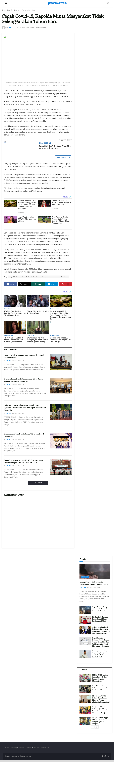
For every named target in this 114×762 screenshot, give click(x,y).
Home (4, 10)
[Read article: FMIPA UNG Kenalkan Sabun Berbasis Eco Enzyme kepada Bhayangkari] (85, 678)
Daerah (9, 10)
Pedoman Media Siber (41, 748)
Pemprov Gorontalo (28, 10)
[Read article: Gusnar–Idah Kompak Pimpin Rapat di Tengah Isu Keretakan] (61, 362)
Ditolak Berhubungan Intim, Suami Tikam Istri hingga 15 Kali (100, 619)
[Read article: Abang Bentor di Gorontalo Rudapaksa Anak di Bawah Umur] (94, 571)
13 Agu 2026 (16, 439)
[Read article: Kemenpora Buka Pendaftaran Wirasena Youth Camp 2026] (61, 440)
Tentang (14, 748)
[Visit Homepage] (57, 3)
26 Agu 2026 (16, 360)
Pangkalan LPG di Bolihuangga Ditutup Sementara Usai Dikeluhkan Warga (99, 710)
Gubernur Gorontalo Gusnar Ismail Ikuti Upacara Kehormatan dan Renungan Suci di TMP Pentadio (25, 407)
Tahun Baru (64, 277)
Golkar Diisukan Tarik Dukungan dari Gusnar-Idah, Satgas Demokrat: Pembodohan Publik (101, 630)
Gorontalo (17, 10)
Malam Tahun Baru (33, 277)
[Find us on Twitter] (108, 756)
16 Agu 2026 (16, 413)
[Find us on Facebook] (102, 756)
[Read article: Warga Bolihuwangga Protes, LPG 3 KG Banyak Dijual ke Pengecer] (85, 721)
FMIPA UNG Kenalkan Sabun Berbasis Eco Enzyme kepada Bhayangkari (100, 678)
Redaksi (29, 748)
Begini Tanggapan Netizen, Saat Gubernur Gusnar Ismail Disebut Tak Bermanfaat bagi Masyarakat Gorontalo (100, 642)
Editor (10, 27)
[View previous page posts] (93, 727)
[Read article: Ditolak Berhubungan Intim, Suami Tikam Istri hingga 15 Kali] (85, 620)
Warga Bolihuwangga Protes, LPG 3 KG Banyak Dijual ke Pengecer (100, 721)
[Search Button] (108, 3)
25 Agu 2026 (16, 384)
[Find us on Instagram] (105, 756)
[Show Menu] (6, 3)
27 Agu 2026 (92, 587)
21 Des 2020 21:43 (23, 27)
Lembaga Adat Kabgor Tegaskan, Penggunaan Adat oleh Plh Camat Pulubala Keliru (100, 654)
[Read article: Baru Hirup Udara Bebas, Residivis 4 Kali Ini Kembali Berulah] (85, 689)
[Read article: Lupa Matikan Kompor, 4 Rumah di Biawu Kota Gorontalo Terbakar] (85, 610)
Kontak (21, 748)
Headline (84, 577)
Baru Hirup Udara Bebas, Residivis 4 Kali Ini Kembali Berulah (100, 688)
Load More (38, 482)
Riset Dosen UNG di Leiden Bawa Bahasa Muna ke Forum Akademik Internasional (101, 699)
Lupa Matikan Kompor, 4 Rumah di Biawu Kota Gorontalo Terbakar (100, 609)
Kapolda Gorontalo (17, 277)
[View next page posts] (97, 727)
